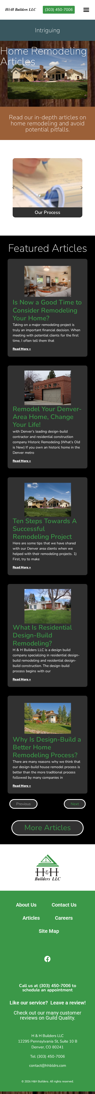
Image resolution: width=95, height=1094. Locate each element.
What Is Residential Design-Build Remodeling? (42, 635)
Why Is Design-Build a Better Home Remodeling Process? (47, 747)
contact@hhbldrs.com (47, 1065)
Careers (64, 918)
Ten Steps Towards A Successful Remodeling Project (45, 529)
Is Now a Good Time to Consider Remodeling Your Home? (47, 310)
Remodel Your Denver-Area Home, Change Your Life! (47, 417)
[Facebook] (47, 959)
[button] (86, 10)
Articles (31, 918)
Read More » (22, 349)
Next (75, 803)
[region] (47, 188)
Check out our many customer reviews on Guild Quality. (47, 1015)
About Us (26, 905)
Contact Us (64, 905)
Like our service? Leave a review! (48, 1003)
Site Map (49, 931)
